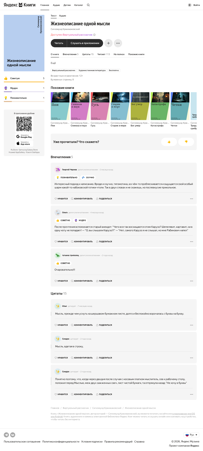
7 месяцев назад (85, 306)
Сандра (65, 339)
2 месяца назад (106, 170)
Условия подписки (91, 441)
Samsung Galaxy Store (28, 150)
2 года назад (107, 255)
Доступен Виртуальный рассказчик (71, 34)
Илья (64, 306)
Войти (196, 5)
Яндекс (194, 445)
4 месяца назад (97, 212)
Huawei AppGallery (17, 152)
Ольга (65, 212)
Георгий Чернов (69, 170)
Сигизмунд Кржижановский (65, 29)
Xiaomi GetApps (33, 152)
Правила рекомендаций (118, 441)
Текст (54, 15)
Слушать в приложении (85, 43)
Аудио (56, 5)
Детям (67, 5)
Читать (59, 43)
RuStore (14, 150)
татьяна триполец (70, 255)
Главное (44, 5)
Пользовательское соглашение (22, 441)
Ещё (53, 63)
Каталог (78, 5)
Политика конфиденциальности (60, 441)
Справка (139, 441)
